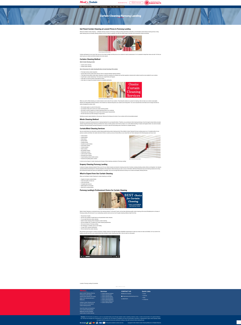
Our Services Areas (103, 6)
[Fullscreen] (118, 256)
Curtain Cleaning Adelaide (107, 298)
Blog (111, 6)
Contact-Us (145, 299)
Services (95, 6)
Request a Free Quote (136, 2)
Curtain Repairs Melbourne (108, 301)
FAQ (113, 6)
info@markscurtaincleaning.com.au (130, 296)
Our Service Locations (87, 6)
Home (81, 6)
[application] (100, 246)
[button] (99, 246)
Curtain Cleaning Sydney (107, 296)
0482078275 (155, 2)
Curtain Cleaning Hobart (107, 302)
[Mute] (116, 256)
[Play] (81, 256)
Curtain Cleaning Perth (107, 295)
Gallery (117, 6)
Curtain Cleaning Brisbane (107, 299)
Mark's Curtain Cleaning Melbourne (144, 322)
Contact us (122, 6)
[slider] (99, 256)
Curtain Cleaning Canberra (107, 293)
